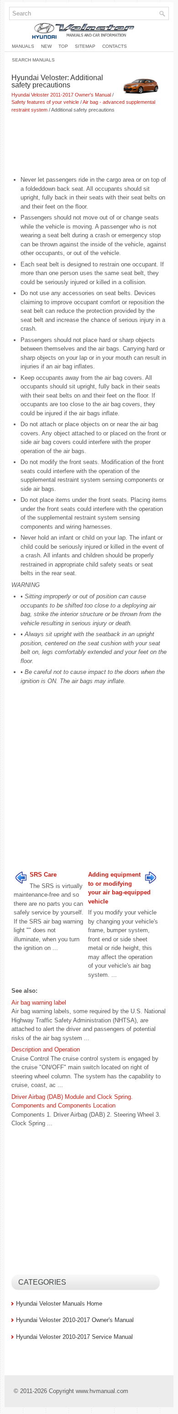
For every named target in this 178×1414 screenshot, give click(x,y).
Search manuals (33, 59)
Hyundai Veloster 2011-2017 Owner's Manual (61, 94)
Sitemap (85, 46)
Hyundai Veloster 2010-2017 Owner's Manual (75, 1320)
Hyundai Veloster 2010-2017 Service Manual (74, 1336)
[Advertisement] (89, 145)
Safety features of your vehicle (45, 102)
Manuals (23, 46)
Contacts (114, 46)
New (46, 46)
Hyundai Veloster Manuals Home (59, 1303)
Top (63, 46)
